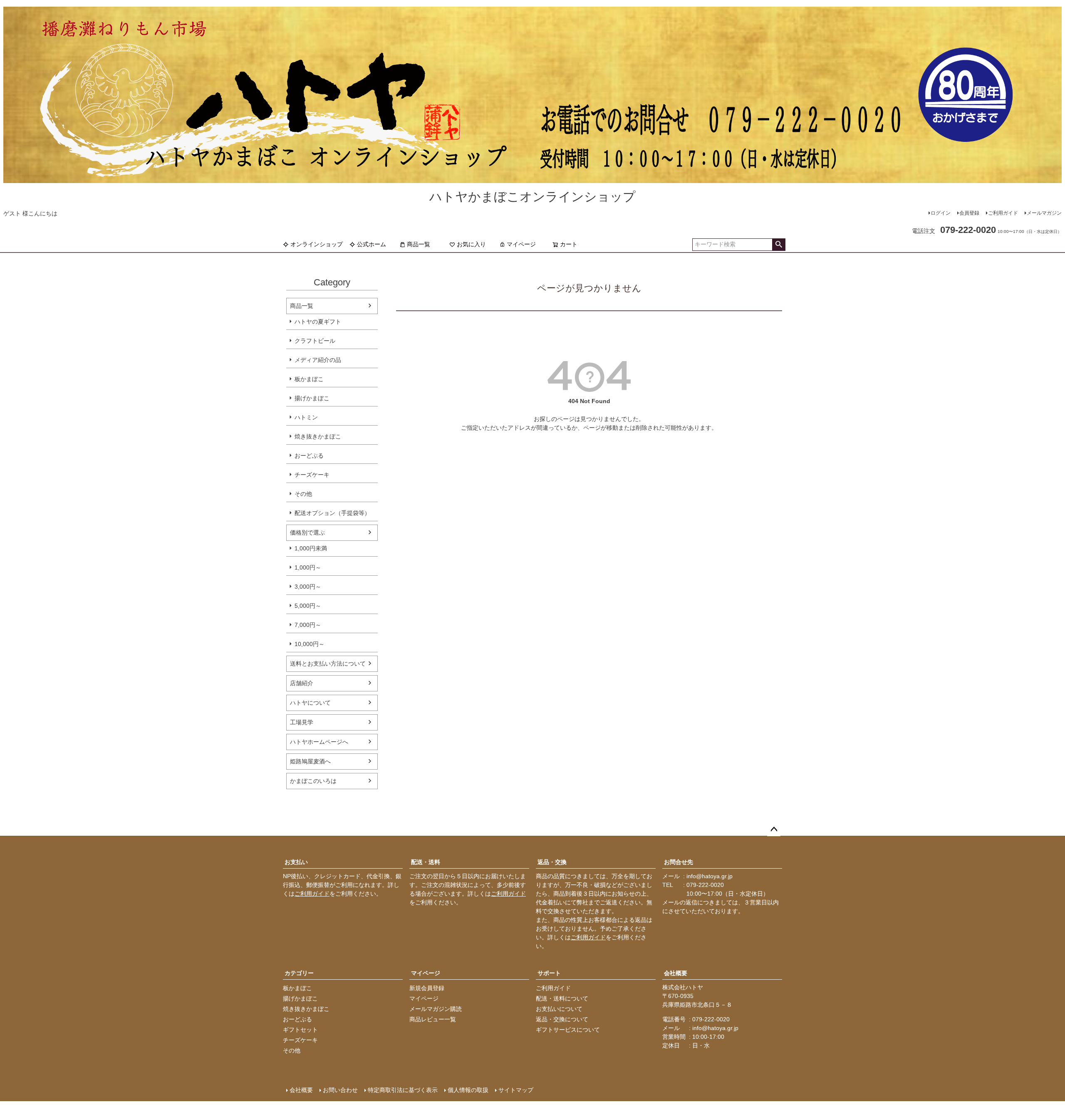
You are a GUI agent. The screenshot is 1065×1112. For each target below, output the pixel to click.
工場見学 (301, 722)
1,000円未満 (311, 548)
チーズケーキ (312, 474)
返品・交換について (562, 1019)
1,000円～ (308, 567)
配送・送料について (562, 998)
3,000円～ (308, 586)
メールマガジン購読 (435, 1009)
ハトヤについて (310, 702)
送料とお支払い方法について (328, 663)
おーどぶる (309, 455)
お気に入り (471, 244)
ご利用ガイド (1003, 213)
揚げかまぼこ (312, 398)
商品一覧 (418, 244)
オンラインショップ (316, 244)
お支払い (296, 862)
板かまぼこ (309, 379)
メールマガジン (1044, 213)
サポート (549, 973)
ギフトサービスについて (568, 1029)
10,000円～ (309, 644)
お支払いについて (559, 1009)
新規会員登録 (426, 988)
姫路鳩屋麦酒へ (310, 761)
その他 (303, 493)
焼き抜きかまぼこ (318, 436)
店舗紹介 (301, 683)
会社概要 (675, 973)
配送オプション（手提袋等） (332, 513)
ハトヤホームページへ (319, 741)
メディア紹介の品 (318, 360)
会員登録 (969, 213)
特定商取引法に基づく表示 (403, 1090)
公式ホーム (371, 244)
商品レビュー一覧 (432, 1019)
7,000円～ (308, 625)
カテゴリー (299, 973)
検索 (778, 244)
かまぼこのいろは (313, 781)
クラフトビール (315, 340)
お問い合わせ (340, 1090)
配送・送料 (425, 862)
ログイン (941, 213)
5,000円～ (308, 605)
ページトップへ (773, 829)
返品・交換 (552, 862)
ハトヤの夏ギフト (318, 321)
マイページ (521, 244)
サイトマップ (515, 1090)
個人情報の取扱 (468, 1090)
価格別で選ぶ (307, 532)
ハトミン (306, 417)
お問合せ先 (678, 862)
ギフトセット (300, 1029)
